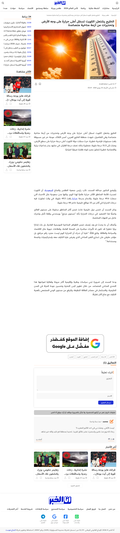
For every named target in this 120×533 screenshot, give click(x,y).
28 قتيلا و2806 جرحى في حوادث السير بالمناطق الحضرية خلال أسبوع (15, 39)
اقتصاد (30, 8)
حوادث (13, 8)
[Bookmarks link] (117, 3)
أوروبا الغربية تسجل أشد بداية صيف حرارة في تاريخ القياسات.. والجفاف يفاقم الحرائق (15, 60)
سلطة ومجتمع (42, 8)
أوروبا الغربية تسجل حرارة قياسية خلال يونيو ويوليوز (15, 65)
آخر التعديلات (12, 509)
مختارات (105, 8)
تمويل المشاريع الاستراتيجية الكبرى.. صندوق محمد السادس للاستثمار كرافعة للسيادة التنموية (15, 27)
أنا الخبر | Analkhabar (107, 84)
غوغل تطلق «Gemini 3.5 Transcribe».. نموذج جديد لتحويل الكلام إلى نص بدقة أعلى (15, 31)
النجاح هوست (11, 530)
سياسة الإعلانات (42, 509)
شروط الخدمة (27, 509)
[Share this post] (36, 84)
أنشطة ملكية (94, 8)
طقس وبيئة (56, 8)
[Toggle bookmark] (40, 84)
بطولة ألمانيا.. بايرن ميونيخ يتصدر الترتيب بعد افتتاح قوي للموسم (15, 22)
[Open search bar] (3, 3)
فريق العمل (91, 509)
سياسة (21, 8)
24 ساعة (103, 357)
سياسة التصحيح (58, 509)
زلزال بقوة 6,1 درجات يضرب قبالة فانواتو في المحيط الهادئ (15, 52)
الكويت (79, 357)
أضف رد (39, 439)
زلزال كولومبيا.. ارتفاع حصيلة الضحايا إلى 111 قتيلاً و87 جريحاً (15, 56)
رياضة (83, 8)
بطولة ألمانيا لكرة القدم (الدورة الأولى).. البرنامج (15, 35)
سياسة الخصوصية (75, 509)
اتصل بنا (102, 509)
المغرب (71, 357)
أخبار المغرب (94, 357)
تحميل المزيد (75, 486)
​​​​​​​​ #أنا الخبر (112, 357)
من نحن (112, 509)
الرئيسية (115, 8)
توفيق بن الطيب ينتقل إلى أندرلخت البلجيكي (15, 48)
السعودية (49, 190)
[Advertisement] (75, 111)
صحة (5, 8)
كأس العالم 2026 (71, 8)
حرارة (74, 198)
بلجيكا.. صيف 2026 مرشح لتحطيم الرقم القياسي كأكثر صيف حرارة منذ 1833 (15, 43)
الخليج (85, 357)
